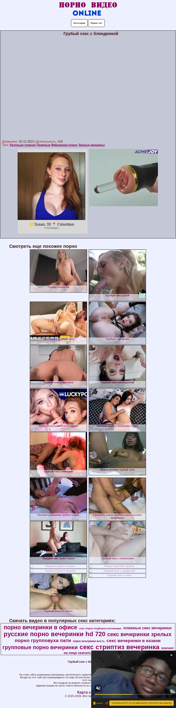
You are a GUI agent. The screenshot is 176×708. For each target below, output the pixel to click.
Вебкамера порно (64, 145)
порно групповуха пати (43, 640)
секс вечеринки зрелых (139, 634)
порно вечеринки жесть (89, 641)
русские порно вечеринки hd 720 (54, 634)
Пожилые (43, 145)
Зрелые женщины (91, 145)
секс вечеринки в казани (134, 640)
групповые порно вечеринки (40, 647)
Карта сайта (88, 692)
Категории (79, 23)
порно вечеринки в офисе (40, 627)
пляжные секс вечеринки (147, 628)
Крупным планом (23, 145)
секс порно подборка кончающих (100, 628)
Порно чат (96, 23)
